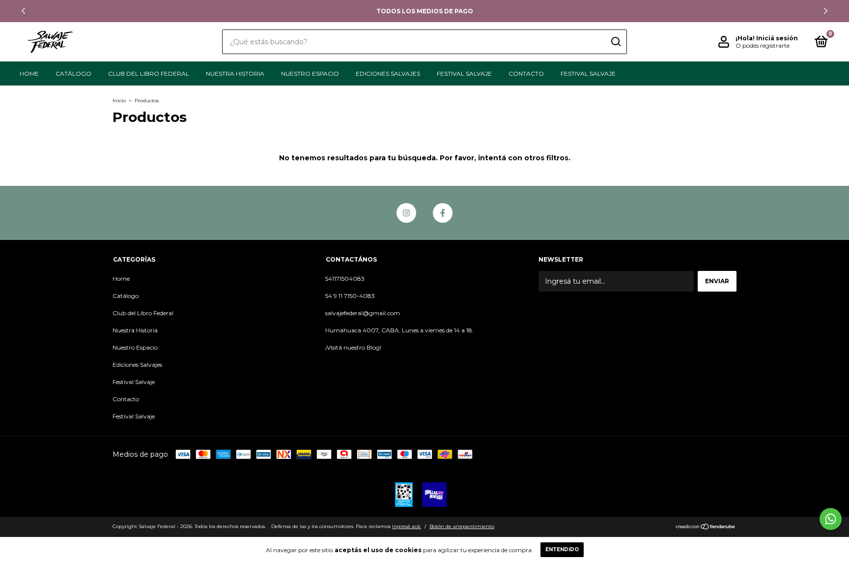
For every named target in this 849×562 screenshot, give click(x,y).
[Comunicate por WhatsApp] (831, 519)
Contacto (526, 73)
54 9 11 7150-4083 (350, 295)
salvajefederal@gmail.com (362, 313)
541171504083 (345, 278)
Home (29, 73)
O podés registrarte (763, 45)
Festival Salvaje (464, 73)
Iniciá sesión (777, 38)
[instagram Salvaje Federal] (406, 213)
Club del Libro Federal (148, 73)
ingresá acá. (406, 526)
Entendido (562, 549)
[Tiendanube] (705, 527)
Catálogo (73, 73)
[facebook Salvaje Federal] (443, 213)
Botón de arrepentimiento (461, 526)
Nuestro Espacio (310, 73)
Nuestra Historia (235, 73)
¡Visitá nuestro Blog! (353, 347)
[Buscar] (615, 42)
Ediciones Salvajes (388, 73)
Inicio (119, 100)
